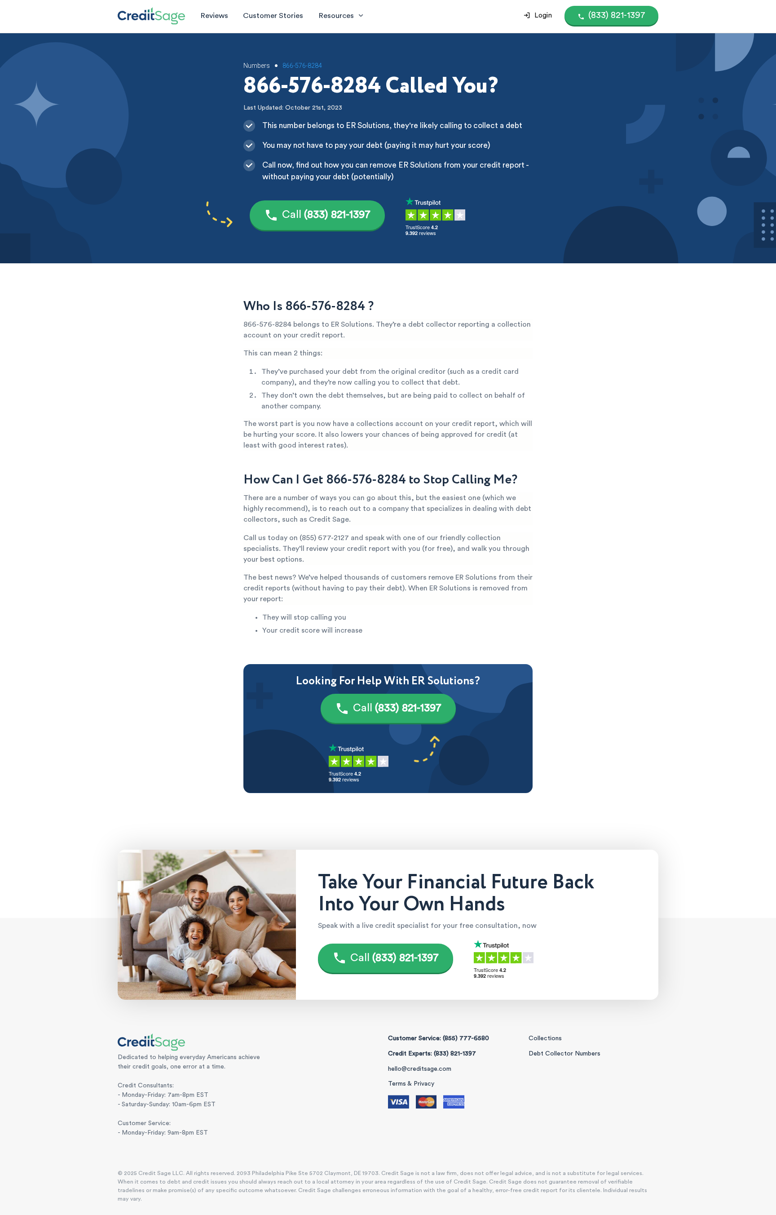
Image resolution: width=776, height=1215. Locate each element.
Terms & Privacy (411, 1084)
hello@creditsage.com (419, 1069)
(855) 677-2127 (324, 537)
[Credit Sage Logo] (151, 16)
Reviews (214, 15)
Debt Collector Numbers (564, 1054)
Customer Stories (273, 15)
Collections (545, 1038)
